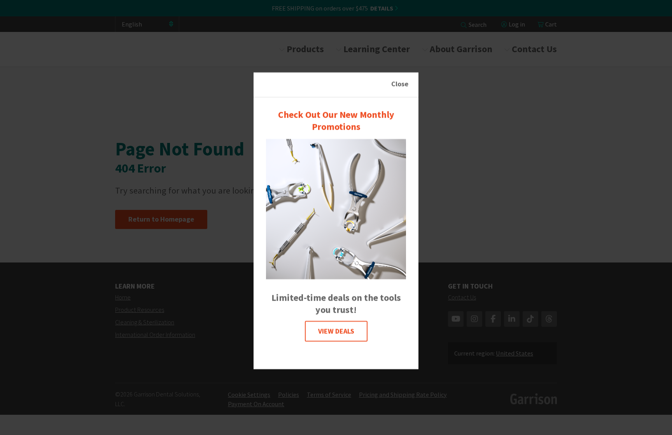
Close (399, 83)
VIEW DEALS (336, 331)
